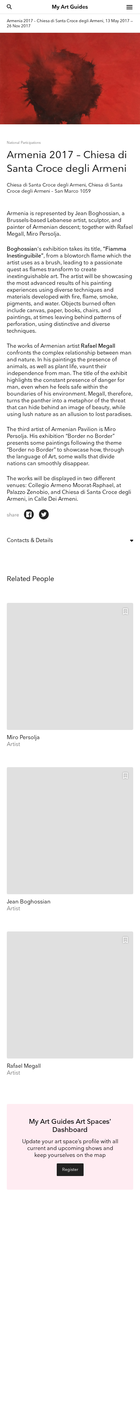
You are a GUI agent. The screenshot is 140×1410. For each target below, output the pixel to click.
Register (70, 1169)
